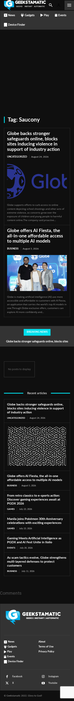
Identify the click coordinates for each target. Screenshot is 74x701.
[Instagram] (43, 677)
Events (11, 548)
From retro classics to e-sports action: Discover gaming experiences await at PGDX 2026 (33, 499)
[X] (7, 683)
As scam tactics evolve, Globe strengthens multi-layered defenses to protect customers (36, 561)
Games (11, 509)
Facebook (17, 676)
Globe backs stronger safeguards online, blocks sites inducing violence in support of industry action (35, 408)
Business (13, 249)
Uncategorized (17, 157)
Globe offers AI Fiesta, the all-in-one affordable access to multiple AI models (35, 235)
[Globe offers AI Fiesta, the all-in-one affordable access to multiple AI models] (37, 273)
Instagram (53, 676)
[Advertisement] (37, 69)
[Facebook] (7, 677)
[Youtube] (43, 683)
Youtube (52, 683)
